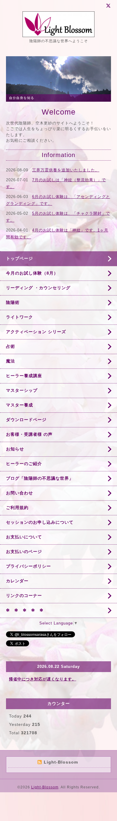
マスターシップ (22, 390)
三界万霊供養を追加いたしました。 (65, 170)
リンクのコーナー (24, 595)
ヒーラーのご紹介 (24, 463)
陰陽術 (13, 302)
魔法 (10, 361)
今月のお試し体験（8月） (32, 273)
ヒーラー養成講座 (24, 375)
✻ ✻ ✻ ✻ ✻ (25, 610)
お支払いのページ (24, 551)
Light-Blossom (44, 787)
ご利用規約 (17, 507)
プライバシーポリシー (28, 566)
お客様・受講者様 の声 (29, 434)
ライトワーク (19, 317)
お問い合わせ (19, 493)
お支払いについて (24, 536)
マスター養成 (19, 405)
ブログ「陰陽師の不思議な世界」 (40, 478)
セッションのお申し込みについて (40, 522)
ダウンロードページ (26, 419)
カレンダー (17, 580)
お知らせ (15, 449)
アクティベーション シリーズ (36, 331)
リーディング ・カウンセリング (38, 287)
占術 (10, 346)
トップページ (19, 258)
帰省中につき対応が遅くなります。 (42, 679)
